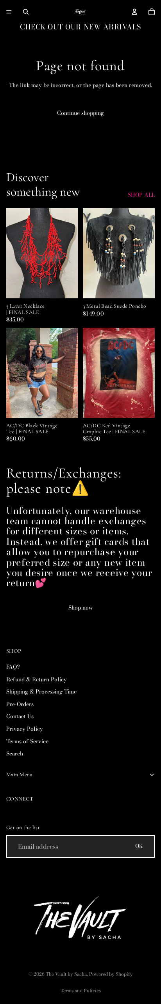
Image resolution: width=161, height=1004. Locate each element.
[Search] (25, 11)
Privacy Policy (24, 728)
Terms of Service (27, 741)
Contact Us (20, 716)
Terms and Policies (81, 990)
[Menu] (9, 12)
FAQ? (13, 667)
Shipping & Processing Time (41, 691)
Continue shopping (80, 113)
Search (14, 753)
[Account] (134, 11)
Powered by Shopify (111, 974)
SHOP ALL (141, 195)
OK (139, 846)
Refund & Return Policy (36, 679)
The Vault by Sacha (66, 974)
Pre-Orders (20, 704)
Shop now (80, 607)
